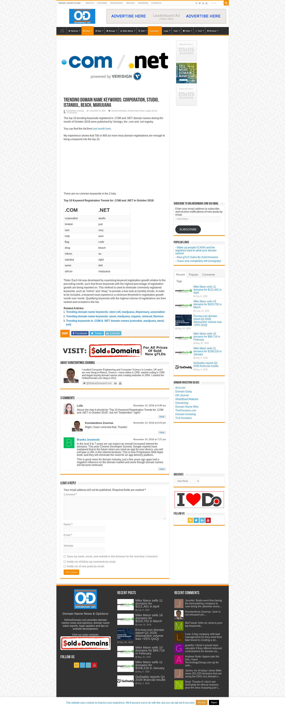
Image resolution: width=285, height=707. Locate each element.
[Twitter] (199, 3)
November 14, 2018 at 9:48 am (149, 405)
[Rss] (196, 3)
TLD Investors (183, 418)
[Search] (226, 2)
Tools (176, 31)
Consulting (102, 3)
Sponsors (130, 3)
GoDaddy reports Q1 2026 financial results (205, 364)
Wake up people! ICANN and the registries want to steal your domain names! (196, 250)
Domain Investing (185, 414)
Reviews (212, 31)
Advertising (143, 3)
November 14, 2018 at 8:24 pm (149, 423)
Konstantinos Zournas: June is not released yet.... (203, 613)
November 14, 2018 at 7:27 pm (149, 439)
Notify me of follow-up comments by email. (91, 561)
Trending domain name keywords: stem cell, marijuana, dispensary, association (115, 311)
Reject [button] (214, 702)
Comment (70, 494)
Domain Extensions (119, 111)
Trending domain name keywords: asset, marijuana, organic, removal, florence (115, 316)
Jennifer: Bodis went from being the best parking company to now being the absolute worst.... (203, 603)
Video (188, 31)
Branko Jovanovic (88, 439)
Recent (180, 274)
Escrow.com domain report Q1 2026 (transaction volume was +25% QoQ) (207, 320)
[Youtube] (206, 3)
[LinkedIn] (203, 3)
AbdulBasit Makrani (186, 399)
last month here (102, 128)
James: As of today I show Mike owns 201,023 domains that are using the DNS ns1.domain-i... (203, 673)
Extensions (153, 31)
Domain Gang (183, 391)
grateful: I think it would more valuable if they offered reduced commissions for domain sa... (203, 648)
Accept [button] (201, 702)
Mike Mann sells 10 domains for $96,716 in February (206, 336)
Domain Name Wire (186, 406)
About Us (90, 3)
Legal (166, 31)
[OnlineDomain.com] (82, 16)
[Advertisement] (115, 167)
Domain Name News (136, 111)
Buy (99, 31)
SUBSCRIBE (188, 229)
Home (62, 30)
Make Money (128, 31)
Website (68, 545)
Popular (193, 274)
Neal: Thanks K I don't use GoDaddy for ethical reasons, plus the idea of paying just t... (202, 684)
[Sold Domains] (114, 350)
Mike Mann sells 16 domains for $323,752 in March (207, 304)
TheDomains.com (185, 410)
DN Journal (182, 395)
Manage (112, 31)
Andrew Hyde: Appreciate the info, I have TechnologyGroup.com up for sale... (202, 661)
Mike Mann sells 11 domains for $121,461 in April (207, 289)
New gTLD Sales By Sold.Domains (197, 257)
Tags (179, 281)
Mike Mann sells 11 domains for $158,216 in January (207, 351)
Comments (208, 274)
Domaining (181, 402)
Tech (200, 31)
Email (68, 535)
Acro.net (180, 387)
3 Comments (72, 113)
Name (68, 524)
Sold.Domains (116, 3)
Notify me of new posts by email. (86, 566)
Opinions (74, 31)
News (88, 31)
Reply (162, 417)
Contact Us (156, 3)
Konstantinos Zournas (75, 111)
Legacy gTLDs (151, 111)
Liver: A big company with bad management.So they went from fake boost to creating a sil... (203, 637)
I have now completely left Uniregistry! (199, 261)
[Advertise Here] (166, 16)
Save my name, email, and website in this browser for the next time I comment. (112, 556)
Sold (142, 31)
